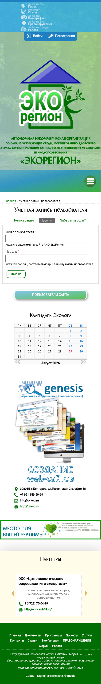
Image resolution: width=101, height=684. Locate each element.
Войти (38, 36)
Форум (43, 646)
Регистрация (65, 36)
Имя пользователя (21, 232)
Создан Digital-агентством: (50, 675)
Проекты (72, 635)
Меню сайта (89, 180)
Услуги (87, 635)
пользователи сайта (50, 295)
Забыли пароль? (73, 220)
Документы (33, 635)
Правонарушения (40, 24)
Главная (10, 201)
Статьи (33, 640)
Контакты (17, 640)
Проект (33, 6)
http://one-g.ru (29, 506)
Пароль (12, 251)
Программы (53, 635)
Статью (33, 12)
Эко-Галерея (50, 640)
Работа (33, 30)
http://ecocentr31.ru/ (38, 609)
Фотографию (37, 18)
